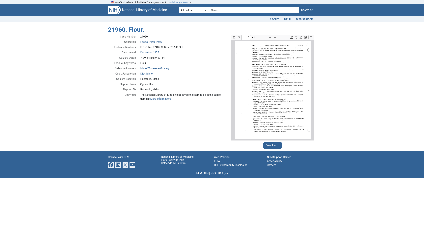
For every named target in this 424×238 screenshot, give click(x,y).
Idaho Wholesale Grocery (154, 68)
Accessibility (274, 161)
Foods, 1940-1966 (151, 41)
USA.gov (223, 173)
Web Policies (222, 157)
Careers (271, 165)
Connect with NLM (118, 157)
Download (271, 145)
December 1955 (149, 52)
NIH (206, 173)
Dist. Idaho (146, 73)
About (274, 19)
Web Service (304, 19)
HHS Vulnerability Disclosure (230, 165)
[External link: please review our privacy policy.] (111, 164)
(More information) (160, 98)
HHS (213, 173)
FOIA (217, 161)
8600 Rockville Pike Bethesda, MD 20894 (173, 161)
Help (287, 19)
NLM (199, 173)
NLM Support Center (279, 157)
